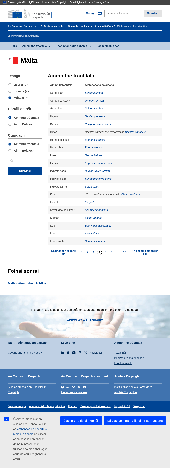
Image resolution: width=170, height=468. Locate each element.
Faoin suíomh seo (108, 46)
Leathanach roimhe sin (63, 252)
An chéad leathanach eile (145, 252)
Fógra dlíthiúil (122, 406)
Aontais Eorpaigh (124, 392)
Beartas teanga (17, 406)
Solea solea (92, 186)
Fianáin (72, 406)
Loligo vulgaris (93, 217)
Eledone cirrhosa (95, 139)
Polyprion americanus (98, 124)
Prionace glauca (94, 147)
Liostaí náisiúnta (103, 26)
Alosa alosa (92, 233)
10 (125, 252)
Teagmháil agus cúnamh (71, 46)
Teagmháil (120, 352)
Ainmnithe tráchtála (78, 26)
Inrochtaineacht (123, 363)
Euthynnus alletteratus (98, 225)
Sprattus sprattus (95, 241)
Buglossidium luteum (97, 171)
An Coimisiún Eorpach (20, 26)
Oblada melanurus (132, 194)
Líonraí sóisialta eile (73, 392)
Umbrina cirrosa (94, 100)
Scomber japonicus (96, 210)
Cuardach (153, 13)
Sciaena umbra (94, 92)
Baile (14, 46)
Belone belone (93, 155)
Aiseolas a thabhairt (85, 320)
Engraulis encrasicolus (98, 163)
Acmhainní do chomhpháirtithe (47, 406)
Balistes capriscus (135, 132)
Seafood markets (53, 26)
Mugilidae (91, 202)
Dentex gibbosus (95, 116)
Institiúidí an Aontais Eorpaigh (131, 387)
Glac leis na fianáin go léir (81, 420)
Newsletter (95, 352)
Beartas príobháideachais (129, 358)
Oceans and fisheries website (25, 352)
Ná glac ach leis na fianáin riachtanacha (135, 420)
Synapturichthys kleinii (98, 178)
